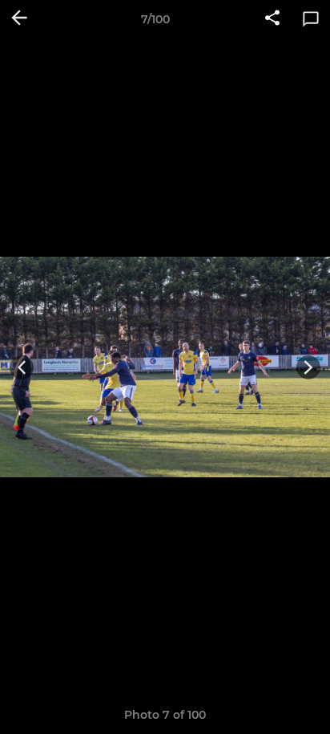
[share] (272, 19)
